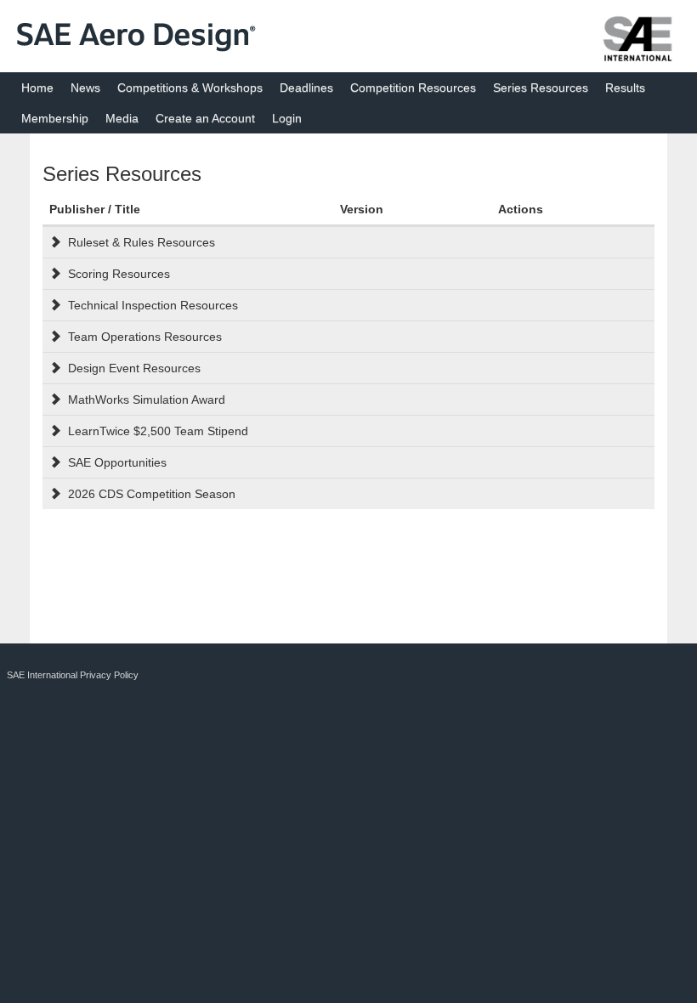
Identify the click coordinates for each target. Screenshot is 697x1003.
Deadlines (306, 87)
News (85, 87)
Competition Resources (413, 87)
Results (625, 87)
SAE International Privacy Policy (73, 675)
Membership (54, 118)
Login (287, 118)
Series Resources (540, 87)
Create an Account (205, 118)
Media (122, 118)
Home (37, 87)
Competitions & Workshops (190, 87)
